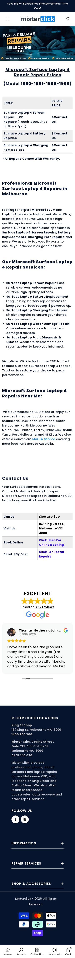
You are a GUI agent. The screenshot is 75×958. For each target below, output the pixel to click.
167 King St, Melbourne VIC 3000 (36, 730)
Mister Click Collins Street (32, 742)
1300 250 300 (49, 517)
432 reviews (44, 607)
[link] (21, 951)
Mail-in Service (43, 439)
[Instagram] (25, 819)
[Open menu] (7, 19)
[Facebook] (15, 819)
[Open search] (67, 19)
